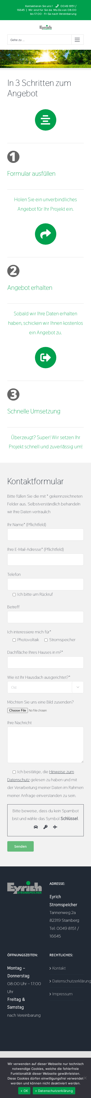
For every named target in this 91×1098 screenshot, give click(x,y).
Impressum (62, 994)
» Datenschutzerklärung (54, 1091)
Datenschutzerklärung (67, 981)
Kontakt (59, 968)
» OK (24, 1091)
